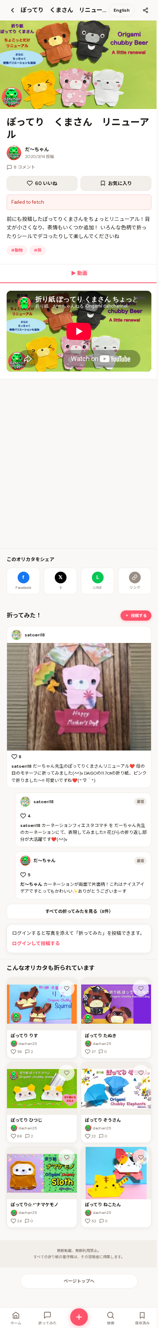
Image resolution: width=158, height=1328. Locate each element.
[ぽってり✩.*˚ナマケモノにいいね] (66, 1157)
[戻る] (12, 10)
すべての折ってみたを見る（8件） (79, 911)
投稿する (139, 615)
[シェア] (145, 10)
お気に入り (120, 183)
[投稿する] (79, 1317)
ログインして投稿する (36, 943)
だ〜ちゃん (37, 149)
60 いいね (46, 183)
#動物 (17, 250)
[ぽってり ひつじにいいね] (66, 1073)
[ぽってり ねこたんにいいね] (141, 1157)
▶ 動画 (79, 273)
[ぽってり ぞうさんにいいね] (141, 1073)
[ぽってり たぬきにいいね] (141, 988)
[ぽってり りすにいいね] (66, 988)
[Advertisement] (79, 463)
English (122, 10)
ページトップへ (79, 1281)
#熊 (38, 250)
